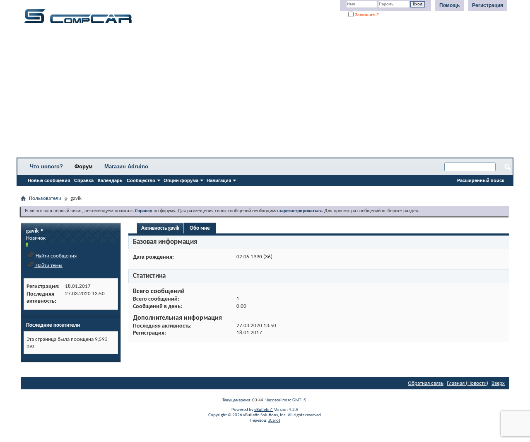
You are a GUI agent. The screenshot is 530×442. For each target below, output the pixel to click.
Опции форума (181, 180)
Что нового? (46, 166)
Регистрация (487, 5)
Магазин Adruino (126, 166)
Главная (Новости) (467, 383)
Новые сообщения (49, 180)
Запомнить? (366, 14)
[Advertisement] (258, 93)
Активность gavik (160, 228)
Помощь (449, 5)
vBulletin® (263, 410)
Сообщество (141, 180)
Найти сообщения (55, 256)
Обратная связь (425, 383)
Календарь (110, 180)
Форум (84, 166)
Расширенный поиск (480, 180)
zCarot (274, 420)
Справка (84, 180)
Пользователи (45, 198)
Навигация (219, 180)
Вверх (498, 383)
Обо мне (200, 228)
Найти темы (48, 265)
